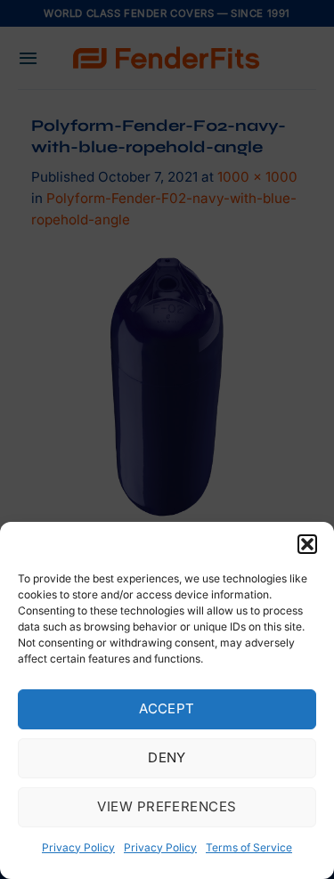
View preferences (166, 806)
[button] (307, 544)
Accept (167, 708)
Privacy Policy (78, 847)
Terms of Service (249, 847)
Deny (167, 757)
